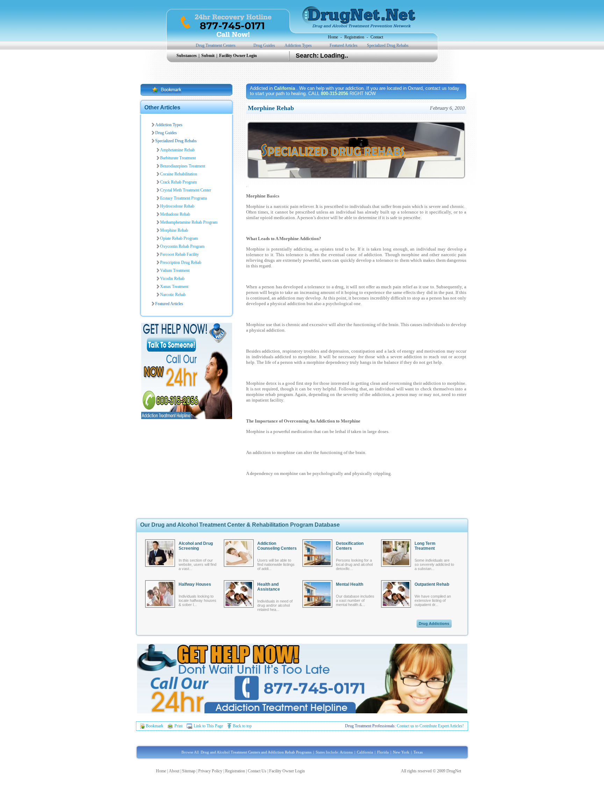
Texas (418, 752)
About (174, 771)
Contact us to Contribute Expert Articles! (430, 725)
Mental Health (349, 584)
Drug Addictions (434, 623)
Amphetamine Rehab (177, 149)
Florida (383, 752)
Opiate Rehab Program (179, 238)
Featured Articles (344, 45)
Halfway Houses (195, 584)
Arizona (346, 752)
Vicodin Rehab (172, 278)
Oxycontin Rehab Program (182, 246)
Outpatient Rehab (432, 584)
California (365, 752)
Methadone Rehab (175, 214)
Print (178, 725)
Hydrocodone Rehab (177, 206)
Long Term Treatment (425, 546)
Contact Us (257, 771)
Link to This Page (208, 725)
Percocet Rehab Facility (179, 254)
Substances (187, 55)
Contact (377, 37)
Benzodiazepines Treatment (182, 166)
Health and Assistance (268, 587)
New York (401, 752)
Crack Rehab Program (178, 182)
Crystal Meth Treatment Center (185, 190)
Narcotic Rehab (173, 294)
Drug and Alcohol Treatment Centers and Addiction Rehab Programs (256, 752)
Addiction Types (298, 45)
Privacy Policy (210, 771)
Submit (208, 55)
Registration (354, 37)
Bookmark (154, 725)
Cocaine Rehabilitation (178, 174)
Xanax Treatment (174, 286)
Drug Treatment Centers (216, 45)
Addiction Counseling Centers (277, 546)
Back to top (242, 725)
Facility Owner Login (238, 55)
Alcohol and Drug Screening (196, 546)
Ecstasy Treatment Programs (183, 198)
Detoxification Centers (350, 546)
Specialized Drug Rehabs (388, 45)
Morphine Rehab (174, 230)
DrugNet (453, 771)
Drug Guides (264, 45)
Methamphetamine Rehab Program (188, 222)
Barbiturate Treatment (178, 158)
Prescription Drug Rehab (180, 262)
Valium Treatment (174, 270)
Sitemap (188, 771)
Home (333, 37)
